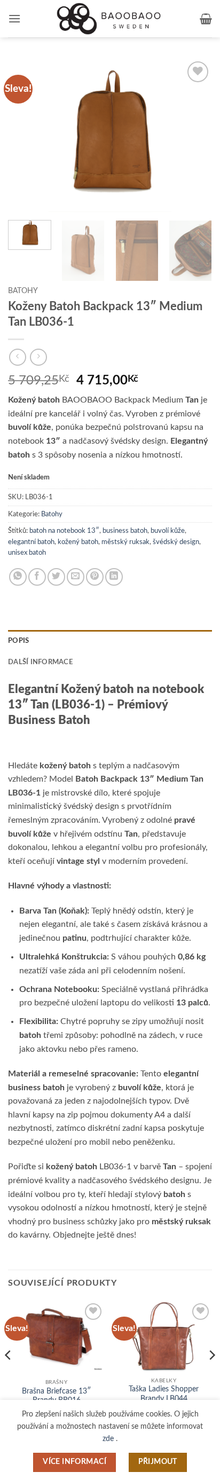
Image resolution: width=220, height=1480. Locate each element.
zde (109, 1439)
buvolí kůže (168, 531)
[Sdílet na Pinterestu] (95, 577)
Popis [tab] (18, 640)
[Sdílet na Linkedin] (114, 577)
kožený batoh (78, 542)
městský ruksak (125, 542)
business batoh (125, 531)
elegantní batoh (31, 542)
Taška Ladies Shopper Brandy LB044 (164, 1394)
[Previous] (25, 135)
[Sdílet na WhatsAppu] (18, 577)
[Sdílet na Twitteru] (56, 577)
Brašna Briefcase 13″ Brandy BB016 (56, 1396)
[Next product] (17, 357)
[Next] (194, 135)
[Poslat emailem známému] (75, 577)
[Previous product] (38, 357)
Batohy (23, 291)
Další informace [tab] (40, 662)
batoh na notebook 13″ (64, 531)
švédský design (176, 542)
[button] (14, 18)
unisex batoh (27, 552)
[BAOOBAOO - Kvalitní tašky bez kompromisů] (110, 18)
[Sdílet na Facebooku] (37, 577)
